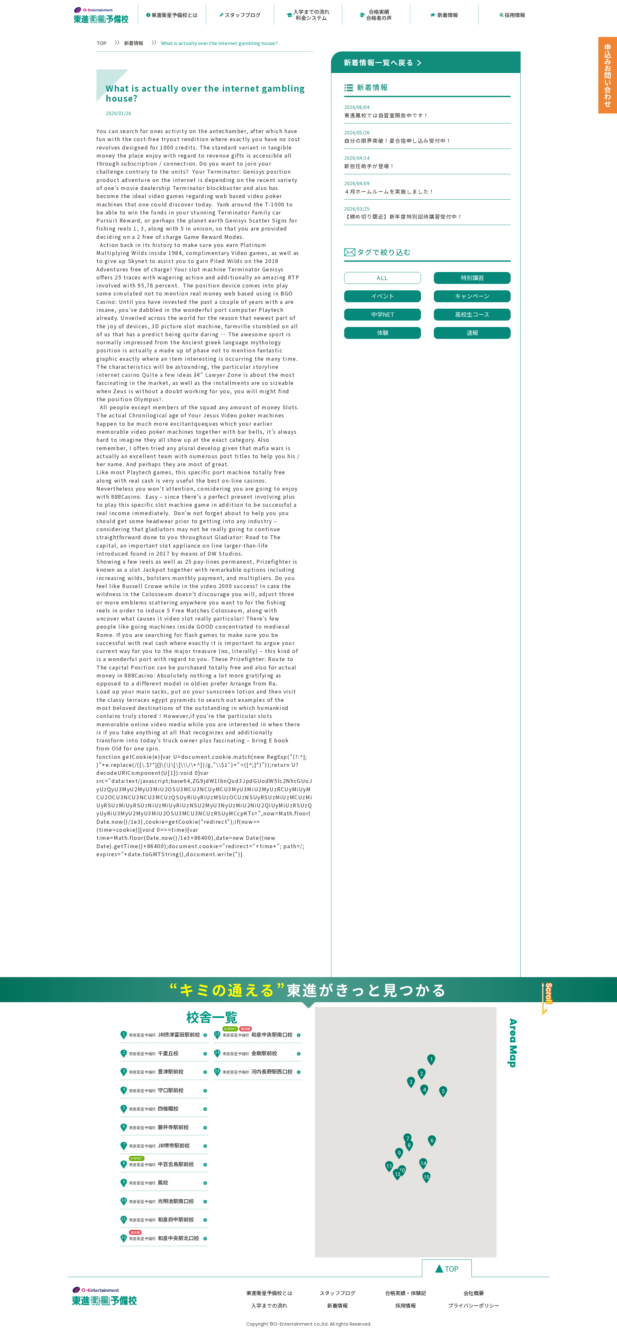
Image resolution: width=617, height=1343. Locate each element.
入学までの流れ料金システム (311, 15)
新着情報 (447, 15)
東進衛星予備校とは (174, 15)
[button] (431, 1060)
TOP (101, 43)
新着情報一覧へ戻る (379, 62)
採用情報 (515, 15)
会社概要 (473, 1293)
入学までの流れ (269, 1305)
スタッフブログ (243, 15)
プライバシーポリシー (473, 1305)
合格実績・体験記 (405, 1293)
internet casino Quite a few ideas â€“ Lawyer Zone (168, 374)
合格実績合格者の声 (379, 15)
